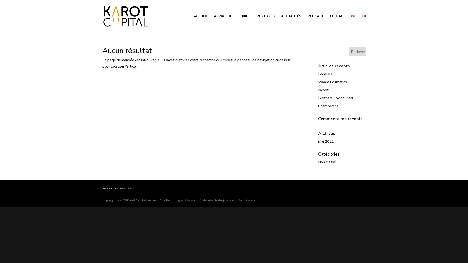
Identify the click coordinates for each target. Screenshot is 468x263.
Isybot (323, 90)
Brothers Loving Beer (335, 98)
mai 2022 (326, 141)
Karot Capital (136, 200)
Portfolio (266, 17)
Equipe (244, 17)
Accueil (201, 17)
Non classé (327, 162)
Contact (337, 17)
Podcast (315, 17)
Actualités (291, 17)
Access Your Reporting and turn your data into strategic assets (192, 200)
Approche (223, 17)
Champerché (328, 106)
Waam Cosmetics (332, 82)
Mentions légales (117, 188)
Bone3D (325, 74)
